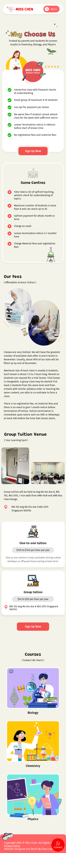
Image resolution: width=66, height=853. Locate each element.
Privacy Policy (12, 845)
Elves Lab (47, 848)
